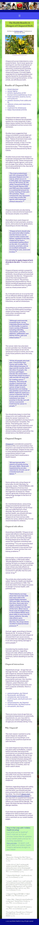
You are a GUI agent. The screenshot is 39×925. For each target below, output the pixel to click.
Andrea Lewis (18, 31)
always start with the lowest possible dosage (18, 795)
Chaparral (9, 444)
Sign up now (12, 843)
